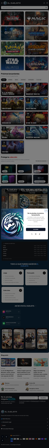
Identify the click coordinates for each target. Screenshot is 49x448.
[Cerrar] (46, 210)
